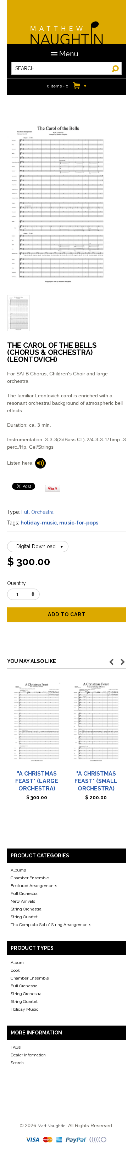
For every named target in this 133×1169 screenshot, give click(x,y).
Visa (33, 1140)
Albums (18, 870)
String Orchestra (26, 909)
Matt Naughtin (66, 28)
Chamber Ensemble (30, 877)
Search (17, 1062)
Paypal (76, 1140)
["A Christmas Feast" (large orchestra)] (37, 724)
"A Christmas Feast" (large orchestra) (36, 781)
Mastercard (48, 1140)
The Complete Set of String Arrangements (51, 924)
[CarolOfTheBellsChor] (40, 463)
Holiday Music (24, 1009)
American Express (59, 1140)
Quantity (16, 583)
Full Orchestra (37, 512)
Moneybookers (98, 1140)
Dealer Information (28, 1054)
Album (17, 962)
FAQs (16, 1047)
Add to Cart (66, 614)
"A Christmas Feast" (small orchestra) (95, 781)
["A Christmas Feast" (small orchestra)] (96, 724)
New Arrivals (23, 901)
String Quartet (24, 916)
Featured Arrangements (34, 885)
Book (15, 970)
